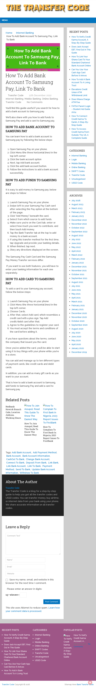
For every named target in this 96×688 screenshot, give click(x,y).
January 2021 (78, 309)
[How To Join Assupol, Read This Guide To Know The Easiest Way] (32, 412)
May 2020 (76, 340)
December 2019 (79, 352)
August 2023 (77, 204)
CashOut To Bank (15, 459)
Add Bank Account (21, 452)
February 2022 (78, 259)
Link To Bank (34, 466)
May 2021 (76, 294)
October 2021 (78, 274)
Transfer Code (16, 95)
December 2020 (79, 313)
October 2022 (78, 228)
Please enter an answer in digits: (24, 589)
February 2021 (78, 305)
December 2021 (79, 266)
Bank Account (13, 456)
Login (74, 159)
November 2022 (79, 224)
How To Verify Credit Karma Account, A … (80, 638)
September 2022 (79, 231)
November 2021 (79, 270)
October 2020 (78, 321)
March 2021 (77, 301)
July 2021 (76, 286)
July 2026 (76, 200)
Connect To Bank (15, 462)
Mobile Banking (32, 98)
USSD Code (77, 183)
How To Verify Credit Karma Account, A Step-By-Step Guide (81, 40)
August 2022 (77, 235)
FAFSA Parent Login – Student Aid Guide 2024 (81, 109)
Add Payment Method (44, 452)
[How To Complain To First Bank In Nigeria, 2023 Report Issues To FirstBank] (51, 414)
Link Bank (53, 462)
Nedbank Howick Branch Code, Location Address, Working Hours (13, 412)
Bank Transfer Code (85, 684)
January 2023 (78, 216)
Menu (5, 20)
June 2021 (76, 290)
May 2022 (76, 247)
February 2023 (78, 212)
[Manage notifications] (90, 682)
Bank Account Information (36, 456)
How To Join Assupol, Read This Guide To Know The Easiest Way (31, 429)
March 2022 (77, 255)
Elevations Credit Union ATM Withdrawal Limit (79, 92)
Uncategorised (78, 179)
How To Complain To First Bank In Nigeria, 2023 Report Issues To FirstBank (51, 434)
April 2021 (76, 298)
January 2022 (78, 263)
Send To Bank (23, 469)
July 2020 (76, 333)
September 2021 (79, 278)
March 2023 (77, 208)
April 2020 (76, 344)
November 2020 (79, 317)
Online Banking (50, 98)
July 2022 (76, 239)
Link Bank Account (16, 466)
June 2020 (76, 336)
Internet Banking (14, 98)
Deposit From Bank (36, 462)
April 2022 (76, 251)
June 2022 (76, 243)
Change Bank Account (37, 459)
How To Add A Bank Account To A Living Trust (81, 82)
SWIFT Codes (78, 171)
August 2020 (77, 329)
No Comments (34, 102)
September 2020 (80, 325)
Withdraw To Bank (29, 472)
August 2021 (77, 282)
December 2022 (79, 220)
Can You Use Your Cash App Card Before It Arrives (80, 72)
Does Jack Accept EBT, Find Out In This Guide (81, 50)
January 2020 (78, 348)
